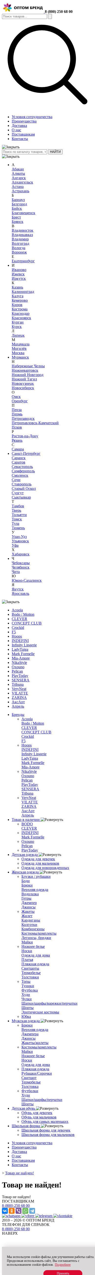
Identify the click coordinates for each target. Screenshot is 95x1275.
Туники (27, 986)
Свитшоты (30, 968)
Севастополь (22, 467)
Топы (25, 981)
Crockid (18, 627)
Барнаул (18, 200)
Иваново (19, 270)
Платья (27, 960)
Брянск (17, 222)
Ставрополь (21, 484)
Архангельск (22, 182)
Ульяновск (20, 541)
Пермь (17, 414)
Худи (25, 995)
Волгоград (20, 243)
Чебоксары (21, 563)
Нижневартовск (25, 370)
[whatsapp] (11, 1216)
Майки (27, 942)
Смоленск (20, 475)
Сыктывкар (21, 497)
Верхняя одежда (34, 890)
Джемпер (29, 903)
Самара (18, 449)
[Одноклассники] (12, 1211)
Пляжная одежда (35, 964)
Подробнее (63, 1264)
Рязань (17, 440)
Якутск (18, 589)
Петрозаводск (23, 418)
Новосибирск (23, 388)
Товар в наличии (26, 820)
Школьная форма (26, 1126)
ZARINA (19, 697)
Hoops (17, 636)
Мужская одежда (26, 1021)
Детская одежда (25, 855)
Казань (17, 287)
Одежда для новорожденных (45, 868)
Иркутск (19, 278)
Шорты (27, 1008)
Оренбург (20, 401)
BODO (27, 824)
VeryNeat (19, 689)
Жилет (26, 916)
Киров (17, 305)
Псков (17, 427)
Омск (16, 397)
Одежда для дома (35, 955)
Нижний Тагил (24, 379)
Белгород (19, 204)
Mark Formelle (23, 654)
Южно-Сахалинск (27, 580)
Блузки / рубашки (36, 876)
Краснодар (20, 313)
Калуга (17, 296)
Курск (17, 327)
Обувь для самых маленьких (44, 1121)
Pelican (17, 671)
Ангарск (19, 178)
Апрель (18, 706)
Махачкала (20, 344)
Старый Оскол (24, 488)
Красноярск (21, 318)
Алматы (18, 173)
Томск (17, 519)
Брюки (27, 885)
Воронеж (19, 252)
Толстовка (29, 1086)
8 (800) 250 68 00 (59, 11)
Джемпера (29, 1034)
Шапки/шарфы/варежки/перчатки (49, 1003)
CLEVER (19, 619)
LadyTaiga (20, 649)
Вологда (18, 248)
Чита (16, 572)
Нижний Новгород (27, 375)
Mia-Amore (21, 658)
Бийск (17, 208)
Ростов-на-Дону (25, 436)
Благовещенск (23, 213)
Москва (18, 353)
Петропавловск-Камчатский (35, 423)
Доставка (19, 125)
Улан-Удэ (19, 537)
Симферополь (23, 471)
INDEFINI (20, 641)
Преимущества (24, 121)
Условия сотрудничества (32, 117)
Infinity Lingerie (24, 645)
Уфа (15, 545)
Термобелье (31, 973)
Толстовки (30, 977)
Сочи (16, 480)
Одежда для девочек (38, 859)
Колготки (29, 925)
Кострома (20, 309)
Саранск (19, 458)
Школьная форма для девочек (45, 1130)
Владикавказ (22, 235)
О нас (16, 130)
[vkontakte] (62, 1216)
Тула (15, 523)
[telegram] (44, 1216)
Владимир (20, 239)
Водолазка (30, 894)
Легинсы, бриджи (36, 938)
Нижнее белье (33, 946)
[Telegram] (32, 1211)
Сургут (18, 493)
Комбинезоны (33, 929)
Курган (18, 322)
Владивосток (22, 230)
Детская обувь (24, 1108)
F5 (14, 632)
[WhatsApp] (25, 1211)
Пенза (17, 410)
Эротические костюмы (40, 1012)
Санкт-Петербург (26, 453)
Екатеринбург (23, 261)
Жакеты (28, 911)
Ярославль (20, 593)
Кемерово (20, 300)
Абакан (18, 169)
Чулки (26, 999)
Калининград (23, 292)
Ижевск (18, 274)
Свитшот (29, 1078)
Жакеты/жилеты (34, 1043)
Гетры (26, 898)
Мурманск (20, 357)
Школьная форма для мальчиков (48, 1135)
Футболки (29, 1091)
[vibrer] (28, 1216)
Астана (18, 187)
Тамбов (18, 506)
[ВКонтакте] (5, 1211)
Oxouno (18, 667)
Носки (26, 951)
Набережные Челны (28, 366)
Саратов (18, 462)
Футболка (29, 990)
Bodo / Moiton (23, 614)
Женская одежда (26, 872)
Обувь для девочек (36, 1113)
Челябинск (20, 567)
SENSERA (20, 680)
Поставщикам (23, 134)
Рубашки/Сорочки (36, 1073)
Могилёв (19, 348)
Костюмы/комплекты (39, 933)
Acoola (17, 610)
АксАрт (18, 702)
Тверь (16, 510)
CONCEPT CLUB (27, 623)
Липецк (18, 335)
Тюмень (18, 528)
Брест (16, 217)
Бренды (18, 714)
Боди (25, 881)
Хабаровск (20, 554)
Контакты (20, 139)
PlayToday (20, 676)
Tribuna (18, 684)
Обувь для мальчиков (39, 1117)
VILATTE (20, 693)
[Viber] (18, 1211)
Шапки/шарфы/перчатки (41, 1100)
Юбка (26, 1016)
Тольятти (19, 515)
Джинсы (28, 907)
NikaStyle (19, 662)
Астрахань (20, 191)
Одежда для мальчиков (40, 863)
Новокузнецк (23, 383)
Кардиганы (30, 920)
